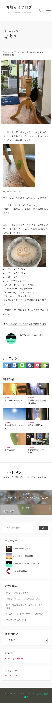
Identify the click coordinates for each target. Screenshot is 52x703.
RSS (23, 548)
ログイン (31, 477)
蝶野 (44, 324)
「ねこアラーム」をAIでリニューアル (23, 598)
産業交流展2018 (35, 425)
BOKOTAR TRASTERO (36, 52)
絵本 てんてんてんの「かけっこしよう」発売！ (25, 606)
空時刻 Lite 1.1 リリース (14, 426)
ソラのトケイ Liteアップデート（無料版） (25, 614)
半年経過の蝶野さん (14, 400)
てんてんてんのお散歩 (16, 620)
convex (16, 571)
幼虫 (30, 324)
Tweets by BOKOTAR (14, 658)
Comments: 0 (10, 55)
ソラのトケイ (19, 556)
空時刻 (36, 324)
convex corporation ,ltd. (23, 693)
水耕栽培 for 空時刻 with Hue (37, 401)
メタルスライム (15, 324)
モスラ (25, 324)
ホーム (7, 31)
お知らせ (18, 31)
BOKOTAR (17, 548)
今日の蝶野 (10, 450)
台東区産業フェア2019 (36, 451)
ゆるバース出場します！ (17, 592)
